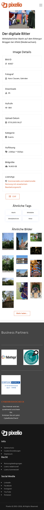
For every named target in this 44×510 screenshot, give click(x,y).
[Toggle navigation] (41, 5)
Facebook (8, 485)
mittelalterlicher (13, 218)
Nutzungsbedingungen (13, 463)
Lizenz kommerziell (11, 469)
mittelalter (30, 212)
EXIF (14, 196)
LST (26, 237)
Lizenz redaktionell (11, 466)
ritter (30, 218)
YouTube (7, 491)
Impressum (8, 453)
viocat (41, 251)
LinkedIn (7, 482)
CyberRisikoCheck (12, 401)
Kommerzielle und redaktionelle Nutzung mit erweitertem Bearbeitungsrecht (20, 184)
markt (14, 212)
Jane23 (13, 237)
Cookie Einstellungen (12, 450)
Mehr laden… (22, 313)
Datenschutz (9, 447)
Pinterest (7, 494)
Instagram (8, 488)
